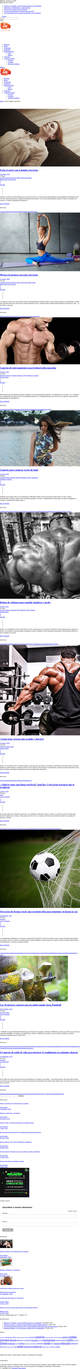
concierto (31, 1337)
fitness (12, 409)
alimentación (8, 1337)
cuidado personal (5, 178)
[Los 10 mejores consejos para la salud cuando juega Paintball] (34, 1001)
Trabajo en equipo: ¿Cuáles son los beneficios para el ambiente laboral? (17, 1122)
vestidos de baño (66, 511)
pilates (26, 316)
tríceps (30, 780)
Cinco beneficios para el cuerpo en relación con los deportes (22, 13)
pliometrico (60, 1094)
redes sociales (10, 1346)
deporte (10, 1094)
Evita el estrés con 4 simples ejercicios (19, 170)
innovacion (27, 1343)
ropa (15, 1347)
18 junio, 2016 (4, 372)
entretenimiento (61, 1340)
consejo (2, 511)
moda (29, 477)
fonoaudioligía (50, 953)
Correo (5, 1221)
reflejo (6, 1048)
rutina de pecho (53, 644)
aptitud (2, 1094)
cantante (11, 953)
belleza (14, 1337)
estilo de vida (44, 1094)
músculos (37, 409)
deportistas (16, 1094)
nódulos (66, 953)
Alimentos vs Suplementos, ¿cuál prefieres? (17, 8)
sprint (22, 1048)
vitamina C (30, 1048)
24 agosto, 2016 (5, 174)
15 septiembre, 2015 (6, 1056)
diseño (28, 1340)
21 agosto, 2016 (5, 279)
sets (53, 829)
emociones (28, 1094)
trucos (48, 1347)
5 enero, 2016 (4, 791)
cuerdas (14, 511)
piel (1, 1347)
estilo (39, 511)
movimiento (66, 1046)
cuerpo (7, 211)
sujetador (47, 511)
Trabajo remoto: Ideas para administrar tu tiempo (12, 1161)
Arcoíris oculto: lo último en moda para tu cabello (12, 1288)
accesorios (2, 1337)
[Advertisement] (35, 37)
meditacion (26, 211)
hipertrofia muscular (28, 409)
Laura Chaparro (5, 797)
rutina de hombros (43, 644)
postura (30, 316)
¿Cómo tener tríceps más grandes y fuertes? (22, 739)
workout (35, 375)
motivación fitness (26, 178)
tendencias (53, 511)
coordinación (30, 1046)
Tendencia (30, 375)
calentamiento (4, 953)
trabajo (44, 1347)
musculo (24, 644)
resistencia (11, 1048)
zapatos (58, 1347)
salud (33, 282)
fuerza (52, 1046)
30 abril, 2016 (4, 606)
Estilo (18, 178)
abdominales (4, 829)
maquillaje (33, 1343)
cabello (18, 1337)
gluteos (33, 829)
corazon (2, 211)
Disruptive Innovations (19, 1368)
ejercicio (34, 1340)
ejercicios (12, 211)
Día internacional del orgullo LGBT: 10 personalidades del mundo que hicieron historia (20, 1132)
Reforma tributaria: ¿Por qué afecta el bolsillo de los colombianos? (16, 1142)
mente (31, 211)
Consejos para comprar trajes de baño (19, 470)
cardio (11, 1046)
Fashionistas (23, 477)
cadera (8, 316)
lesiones (57, 953)
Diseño (13, 477)
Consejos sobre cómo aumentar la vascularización (12, 1298)
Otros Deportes (21, 610)
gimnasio (19, 375)
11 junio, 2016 (4, 474)
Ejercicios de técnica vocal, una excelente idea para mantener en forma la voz (39, 911)
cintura (18, 829)
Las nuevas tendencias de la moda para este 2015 (19, 11)
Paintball (73, 1046)
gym (20, 409)
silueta (43, 511)
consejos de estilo (49, 1337)
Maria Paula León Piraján (8, 179)
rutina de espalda (32, 644)
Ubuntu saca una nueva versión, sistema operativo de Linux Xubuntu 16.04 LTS (18, 1307)
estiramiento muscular (39, 953)
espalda (22, 316)
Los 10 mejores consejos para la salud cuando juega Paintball (30, 1005)
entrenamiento (10, 780)
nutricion (74, 1343)
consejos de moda (58, 1337)
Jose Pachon (4, 1107)
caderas (14, 829)
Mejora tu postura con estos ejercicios (19, 275)
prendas (5, 1347)
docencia (24, 953)
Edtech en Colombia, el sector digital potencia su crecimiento (22, 6)
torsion (56, 829)
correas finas (8, 511)
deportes (20, 1340)
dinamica (41, 1046)
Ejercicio (13, 178)
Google (17, 1343)
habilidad (56, 1046)
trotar (25, 1048)
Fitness (14, 375)
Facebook (76, 1340)
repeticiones (44, 829)
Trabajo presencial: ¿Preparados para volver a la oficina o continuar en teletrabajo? (20, 1151)
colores (26, 1337)
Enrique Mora (4, 377)
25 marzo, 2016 (5, 743)
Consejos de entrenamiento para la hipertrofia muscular (28, 368)
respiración (36, 316)
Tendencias (34, 477)
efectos (12, 316)
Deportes (3, 375)
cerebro (15, 1046)
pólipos (71, 953)
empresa (40, 1340)
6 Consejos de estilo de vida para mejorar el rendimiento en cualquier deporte (39, 1052)
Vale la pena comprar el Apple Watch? (15, 9)
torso (59, 829)
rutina (26, 780)
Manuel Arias (4, 1311)
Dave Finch (3, 1117)
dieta (24, 1340)
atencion (2, 1046)
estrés (21, 211)
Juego (61, 1046)
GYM (24, 375)
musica (35, 211)
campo (7, 1046)
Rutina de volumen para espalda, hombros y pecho (25, 602)
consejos (40, 1336)
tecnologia (27, 1346)
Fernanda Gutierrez (6, 479)
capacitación (17, 953)
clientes (22, 1337)
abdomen (3, 316)
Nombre (5, 1213)
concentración (22, 1046)
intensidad (54, 1094)
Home (2, 101)
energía (17, 211)
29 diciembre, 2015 (6, 916)
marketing (40, 1343)
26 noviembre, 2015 (6, 1009)
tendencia (43, 409)
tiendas (59, 511)
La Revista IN (4, 1062)
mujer (52, 1343)
